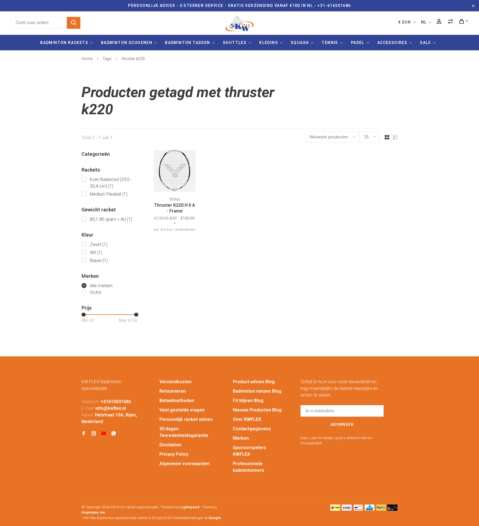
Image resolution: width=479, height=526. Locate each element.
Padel (358, 42)
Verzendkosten (175, 381)
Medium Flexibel (109, 194)
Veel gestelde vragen (182, 410)
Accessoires (392, 42)
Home (86, 58)
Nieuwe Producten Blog (257, 410)
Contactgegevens (252, 428)
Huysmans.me (93, 512)
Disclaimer (170, 444)
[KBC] (369, 509)
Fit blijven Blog (248, 400)
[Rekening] (440, 22)
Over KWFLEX (247, 419)
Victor (95, 292)
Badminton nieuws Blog (257, 391)
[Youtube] (103, 433)
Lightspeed (189, 507)
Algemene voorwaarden (184, 463)
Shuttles (234, 42)
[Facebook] (83, 433)
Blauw (99, 260)
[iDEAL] (335, 509)
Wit (96, 252)
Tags (107, 58)
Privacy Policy (173, 454)
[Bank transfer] (347, 509)
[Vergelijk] (451, 22)
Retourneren (172, 391)
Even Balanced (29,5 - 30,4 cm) (111, 183)
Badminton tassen (188, 42)
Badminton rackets (64, 42)
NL (424, 22)
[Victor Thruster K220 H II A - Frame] (174, 172)
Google (214, 518)
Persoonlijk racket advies (186, 419)
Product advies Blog (254, 381)
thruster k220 (133, 58)
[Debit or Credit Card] (392, 509)
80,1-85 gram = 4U (111, 219)
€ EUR (405, 22)
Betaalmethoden (176, 400)
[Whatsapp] (113, 433)
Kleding (268, 42)
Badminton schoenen (126, 42)
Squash (300, 42)
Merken (241, 438)
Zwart (99, 244)
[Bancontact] (358, 509)
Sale (425, 42)
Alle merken (101, 285)
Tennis (330, 42)
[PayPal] (381, 509)
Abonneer (342, 424)
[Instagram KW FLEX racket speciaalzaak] (93, 433)
